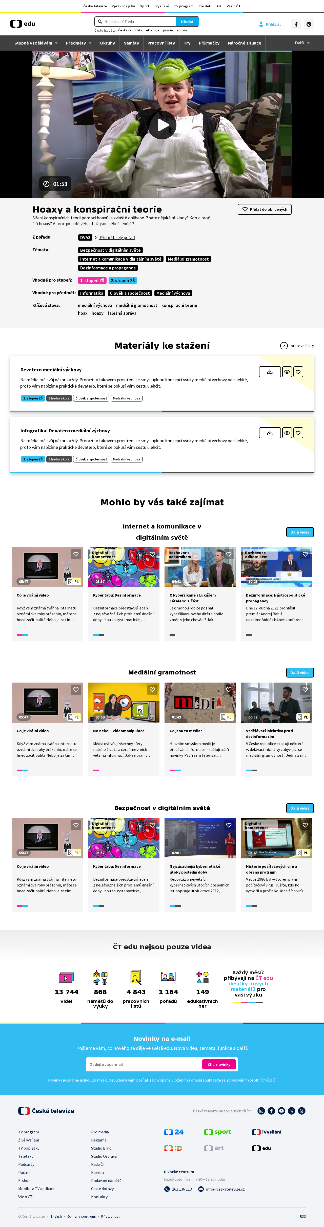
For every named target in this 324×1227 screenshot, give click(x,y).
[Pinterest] (309, 24)
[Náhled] (287, 371)
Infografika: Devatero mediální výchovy (65, 430)
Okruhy (107, 43)
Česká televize (95, 6)
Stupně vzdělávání (33, 43)
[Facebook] (296, 24)
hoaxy (98, 313)
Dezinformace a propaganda (108, 268)
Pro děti (204, 6)
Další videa (300, 532)
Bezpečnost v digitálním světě (110, 250)
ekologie (152, 30)
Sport (145, 6)
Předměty (76, 43)
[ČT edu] (22, 25)
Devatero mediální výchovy (51, 369)
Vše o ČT (234, 6)
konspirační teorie (179, 305)
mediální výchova (95, 305)
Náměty (131, 43)
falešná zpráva (122, 313)
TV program (183, 6)
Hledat (187, 21)
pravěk (168, 30)
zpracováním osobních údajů (250, 1080)
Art (219, 6)
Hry (187, 43)
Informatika (91, 293)
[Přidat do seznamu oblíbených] (298, 371)
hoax (83, 313)
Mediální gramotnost (188, 259)
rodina (182, 30)
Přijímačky (209, 43)
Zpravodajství (123, 6)
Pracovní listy (161, 43)
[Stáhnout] (270, 371)
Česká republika (130, 30)
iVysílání (162, 6)
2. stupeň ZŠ (123, 280)
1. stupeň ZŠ (92, 280)
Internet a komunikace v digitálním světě (120, 259)
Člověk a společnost (130, 293)
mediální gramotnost (136, 305)
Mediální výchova (173, 293)
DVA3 (85, 237)
